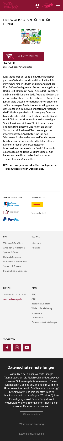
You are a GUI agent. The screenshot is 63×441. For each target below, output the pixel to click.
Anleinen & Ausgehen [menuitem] (14, 248)
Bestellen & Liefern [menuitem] (41, 304)
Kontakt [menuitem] (36, 248)
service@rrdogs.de (12, 299)
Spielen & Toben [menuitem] (11, 252)
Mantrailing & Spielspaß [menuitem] (15, 271)
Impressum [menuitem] (37, 313)
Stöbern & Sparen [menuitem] (12, 266)
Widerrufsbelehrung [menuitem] (42, 308)
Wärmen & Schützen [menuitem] (13, 243)
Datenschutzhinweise (31, 433)
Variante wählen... (28, 56)
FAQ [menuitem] (34, 294)
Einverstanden (31, 414)
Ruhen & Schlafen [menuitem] (12, 257)
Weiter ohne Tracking (31, 424)
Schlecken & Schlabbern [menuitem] (15, 262)
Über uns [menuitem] (36, 243)
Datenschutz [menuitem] (38, 318)
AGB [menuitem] (34, 299)
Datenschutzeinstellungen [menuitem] (45, 322)
